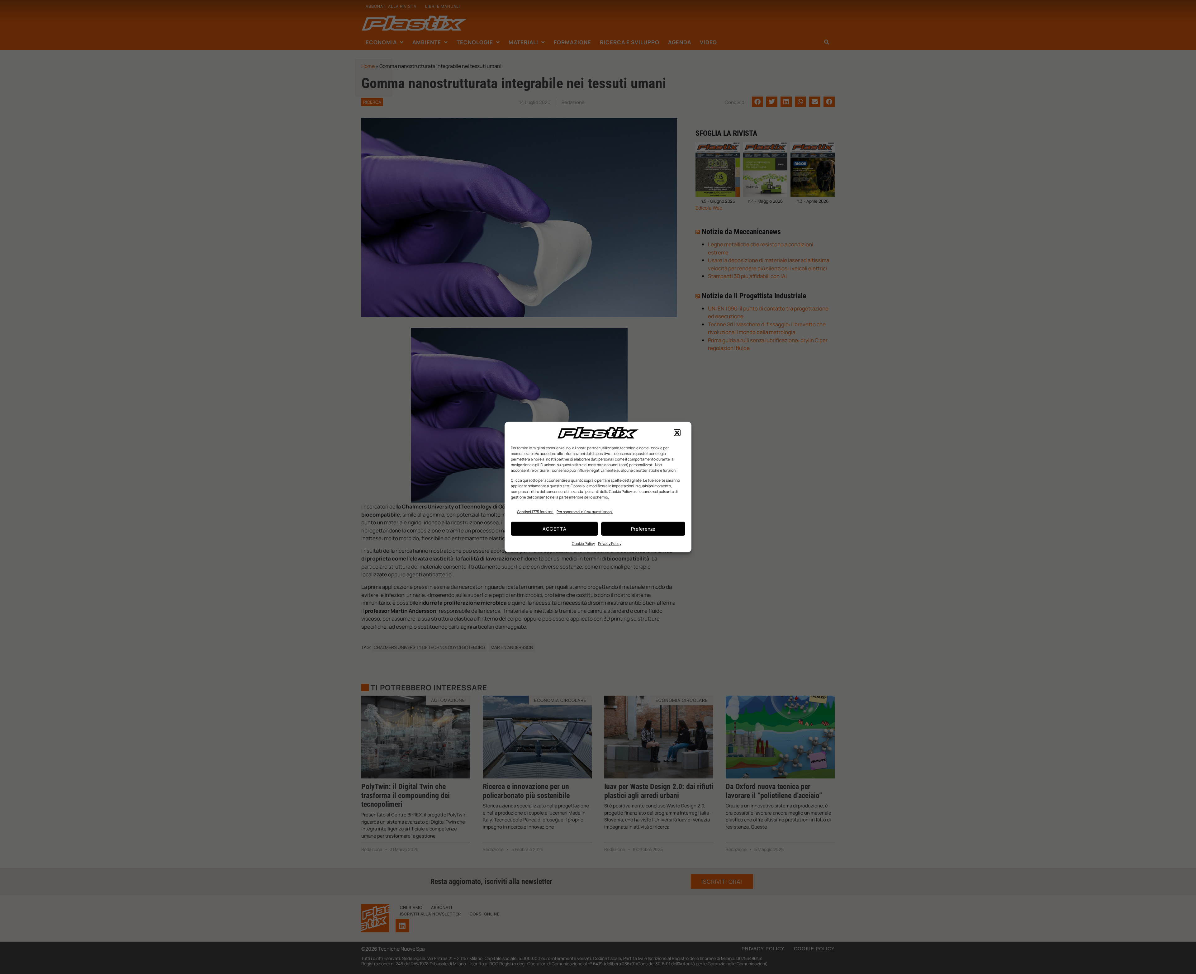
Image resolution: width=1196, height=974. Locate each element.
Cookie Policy (583, 543)
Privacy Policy (609, 543)
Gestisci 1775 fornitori (535, 511)
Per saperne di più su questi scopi (585, 511)
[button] (677, 433)
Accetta (555, 528)
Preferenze (643, 528)
